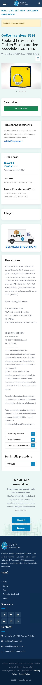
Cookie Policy (24, 674)
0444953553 (10, 651)
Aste (5, 582)
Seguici (22, 528)
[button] (16, 91)
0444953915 (20, 651)
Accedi (5, 598)
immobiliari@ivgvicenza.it (14, 646)
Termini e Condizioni (11, 594)
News (5, 590)
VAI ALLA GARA (21, 108)
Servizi (5, 586)
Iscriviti (22, 520)
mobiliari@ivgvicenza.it (13, 141)
